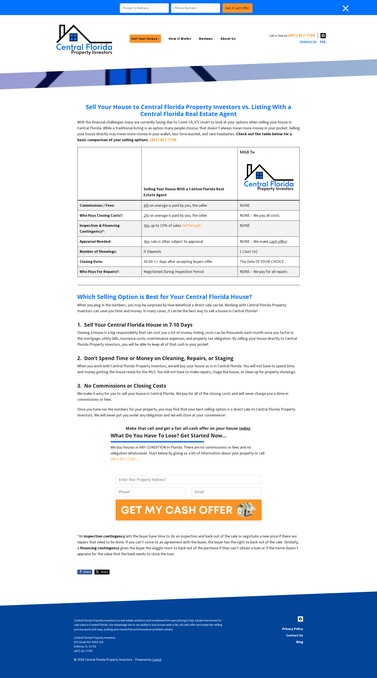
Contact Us (308, 42)
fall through (191, 225)
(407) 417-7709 (301, 35)
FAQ (323, 42)
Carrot (156, 659)
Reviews (206, 38)
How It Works (180, 38)
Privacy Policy (292, 628)
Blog (299, 642)
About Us (228, 38)
